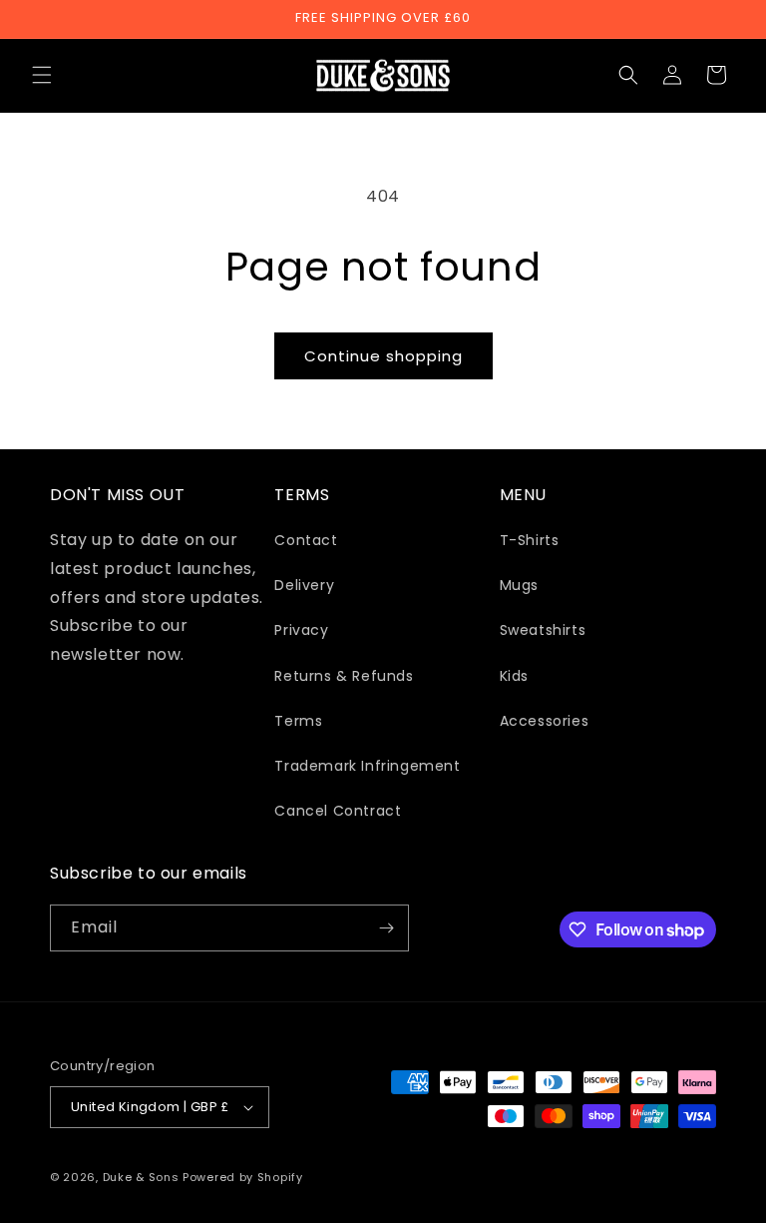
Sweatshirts (543, 630)
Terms (298, 721)
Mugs (519, 585)
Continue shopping (383, 355)
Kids (514, 676)
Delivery (304, 585)
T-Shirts (530, 540)
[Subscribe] (386, 928)
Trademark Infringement (367, 766)
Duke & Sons (141, 1177)
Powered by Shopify (243, 1177)
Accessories (544, 721)
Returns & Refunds (343, 676)
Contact (305, 540)
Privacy (301, 630)
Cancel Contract (337, 811)
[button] (42, 75)
